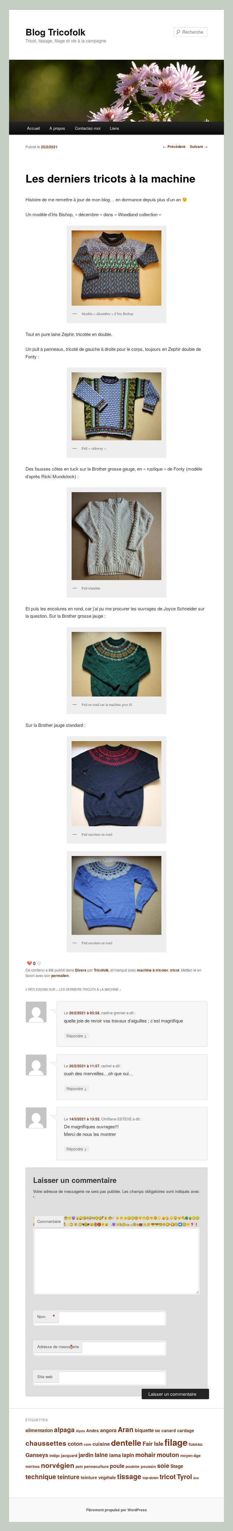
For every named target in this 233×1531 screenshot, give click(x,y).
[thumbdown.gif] (95, 1218)
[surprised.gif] (105, 1218)
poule (117, 1466)
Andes (92, 1430)
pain (79, 1466)
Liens (114, 128)
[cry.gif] (145, 1224)
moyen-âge (190, 1455)
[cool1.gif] (160, 1224)
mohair (145, 1454)
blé (157, 1430)
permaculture (96, 1466)
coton (75, 1443)
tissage (129, 1476)
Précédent (174, 146)
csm (87, 1444)
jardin (86, 1455)
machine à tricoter (152, 970)
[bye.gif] (168, 1224)
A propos (57, 128)
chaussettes (45, 1443)
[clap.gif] (164, 1224)
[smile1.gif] (129, 1218)
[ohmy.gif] (175, 1218)
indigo (54, 1455)
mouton (168, 1454)
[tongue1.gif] (84, 1218)
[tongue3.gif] (77, 1218)
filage (175, 1442)
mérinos (32, 1466)
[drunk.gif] (129, 1224)
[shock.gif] (136, 1218)
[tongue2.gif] (81, 1218)
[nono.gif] (183, 1218)
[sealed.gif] (144, 1218)
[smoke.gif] (111, 1218)
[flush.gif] (110, 1224)
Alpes (80, 1431)
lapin (128, 1455)
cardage (185, 1430)
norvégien (57, 1465)
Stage (177, 1466)
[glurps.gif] (95, 1224)
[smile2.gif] (125, 1218)
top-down (150, 1477)
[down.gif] (134, 1224)
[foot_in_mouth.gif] (106, 1224)
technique (40, 1476)
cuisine (101, 1443)
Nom (46, 1316)
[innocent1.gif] (64, 1224)
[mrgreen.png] (186, 1218)
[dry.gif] (124, 1224)
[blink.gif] (176, 1224)
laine (101, 1455)
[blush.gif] (172, 1224)
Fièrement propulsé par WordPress (116, 1510)
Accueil (33, 128)
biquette (144, 1430)
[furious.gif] (99, 1224)
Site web (44, 1376)
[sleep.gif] (132, 1218)
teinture (68, 1476)
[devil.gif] (141, 1224)
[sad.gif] (147, 1218)
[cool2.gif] (157, 1224)
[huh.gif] (71, 1224)
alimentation (39, 1430)
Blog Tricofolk (55, 31)
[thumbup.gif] (89, 1218)
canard (168, 1430)
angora (108, 1430)
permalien (60, 975)
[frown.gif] (103, 1224)
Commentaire (49, 1221)
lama (115, 1455)
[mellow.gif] (194, 1218)
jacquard (69, 1455)
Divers (80, 970)
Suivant (199, 146)
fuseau (195, 1444)
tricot (174, 970)
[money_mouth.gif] (190, 1218)
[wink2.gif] (117, 1218)
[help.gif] (75, 1224)
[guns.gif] (85, 1224)
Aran (125, 1429)
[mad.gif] (197, 1218)
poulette (133, 1466)
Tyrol (184, 1476)
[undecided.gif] (69, 1218)
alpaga (64, 1429)
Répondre (76, 1035)
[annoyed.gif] (184, 1224)
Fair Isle (153, 1443)
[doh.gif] (137, 1224)
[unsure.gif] (66, 1218)
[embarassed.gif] (118, 1224)
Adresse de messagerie (58, 1346)
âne (196, 1478)
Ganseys (36, 1455)
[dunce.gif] (121, 1224)
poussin (148, 1466)
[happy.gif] (80, 1224)
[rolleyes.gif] (155, 1218)
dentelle (126, 1442)
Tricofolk (101, 970)
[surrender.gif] (101, 1218)
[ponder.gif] (167, 1218)
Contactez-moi (87, 128)
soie (163, 1465)
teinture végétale (98, 1477)
